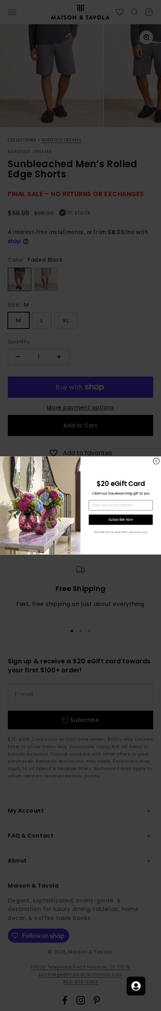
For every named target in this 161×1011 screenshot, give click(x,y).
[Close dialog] (156, 461)
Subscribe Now (120, 519)
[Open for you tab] (136, 986)
